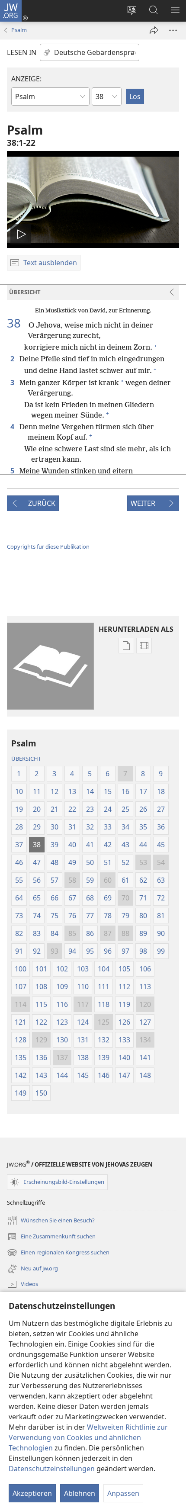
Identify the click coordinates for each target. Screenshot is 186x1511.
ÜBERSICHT (26, 758)
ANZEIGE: (26, 79)
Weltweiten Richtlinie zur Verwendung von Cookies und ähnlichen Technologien (88, 1437)
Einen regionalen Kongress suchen (58, 1253)
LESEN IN (21, 52)
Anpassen (123, 1493)
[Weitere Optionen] (173, 30)
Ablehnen (79, 1493)
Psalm (19, 30)
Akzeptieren (32, 1493)
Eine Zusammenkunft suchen (51, 1237)
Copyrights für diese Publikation (48, 546)
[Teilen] (154, 30)
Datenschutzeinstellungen (52, 1468)
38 (17, 323)
